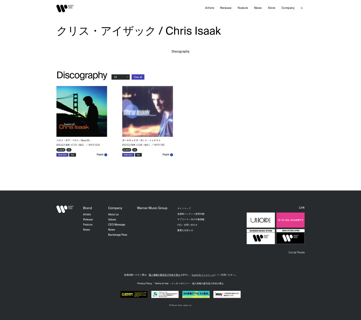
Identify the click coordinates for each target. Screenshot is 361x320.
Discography (180, 51)
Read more (62, 154)
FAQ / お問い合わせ (187, 224)
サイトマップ (184, 208)
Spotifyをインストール (203, 274)
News (258, 8)
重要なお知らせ (185, 230)
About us (113, 214)
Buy (72, 154)
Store (271, 8)
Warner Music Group (152, 208)
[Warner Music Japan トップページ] (65, 8)
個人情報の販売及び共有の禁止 (164, 274)
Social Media (296, 252)
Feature (243, 8)
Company (287, 8)
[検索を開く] (302, 8)
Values (112, 219)
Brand (87, 208)
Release (225, 8)
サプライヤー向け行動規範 (190, 219)
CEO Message (116, 224)
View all (138, 77)
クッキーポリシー (180, 284)
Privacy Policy (144, 284)
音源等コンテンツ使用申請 (190, 213)
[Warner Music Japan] (65, 209)
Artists (209, 8)
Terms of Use (161, 284)
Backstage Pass (117, 235)
